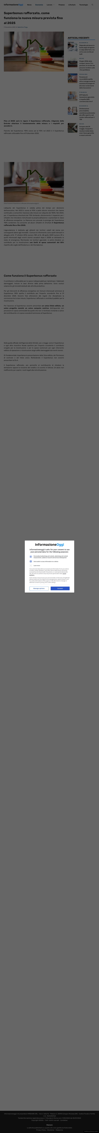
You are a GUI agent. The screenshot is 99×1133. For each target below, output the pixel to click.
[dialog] (49, 566)
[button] (49, 565)
